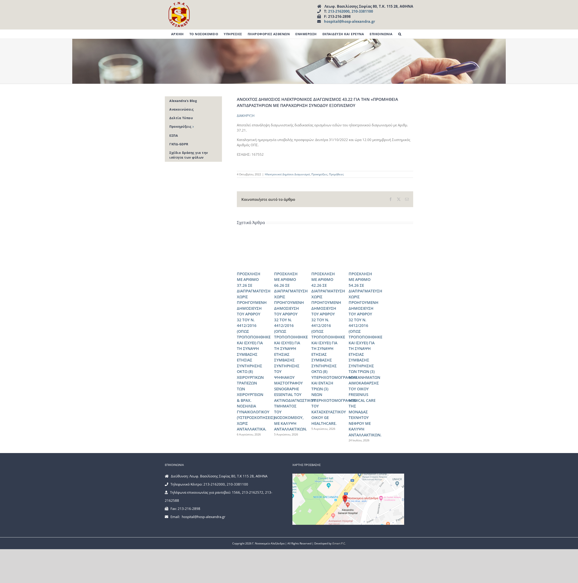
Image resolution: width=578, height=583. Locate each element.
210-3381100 (362, 11)
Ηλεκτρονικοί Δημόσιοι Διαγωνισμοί (287, 174)
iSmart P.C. (339, 543)
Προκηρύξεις (319, 174)
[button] (399, 34)
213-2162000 (339, 11)
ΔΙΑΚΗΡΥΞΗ (245, 115)
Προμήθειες (336, 174)
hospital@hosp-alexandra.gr (349, 21)
